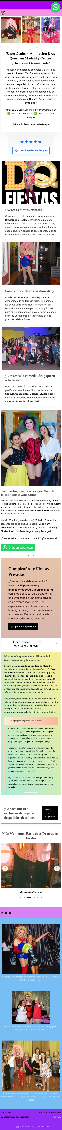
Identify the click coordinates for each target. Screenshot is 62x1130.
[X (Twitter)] (6, 913)
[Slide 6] (41, 897)
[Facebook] (2, 913)
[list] (31, 868)
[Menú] (2, 5)
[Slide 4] (34, 897)
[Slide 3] (29, 897)
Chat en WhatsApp (21, 547)
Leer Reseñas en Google (33, 150)
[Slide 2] (24, 897)
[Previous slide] (5, 868)
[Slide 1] (20, 897)
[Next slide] (57, 868)
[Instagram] (10, 913)
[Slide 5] (38, 897)
